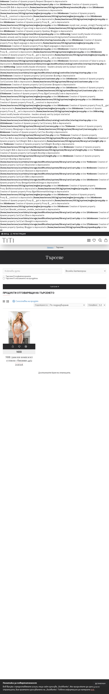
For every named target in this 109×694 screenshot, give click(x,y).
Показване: (93, 305)
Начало (50, 247)
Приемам (101, 683)
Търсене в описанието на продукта (22, 278)
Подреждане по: (41, 305)
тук (92, 689)
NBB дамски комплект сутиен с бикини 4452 (19, 359)
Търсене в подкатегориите (18, 276)
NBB (19, 351)
